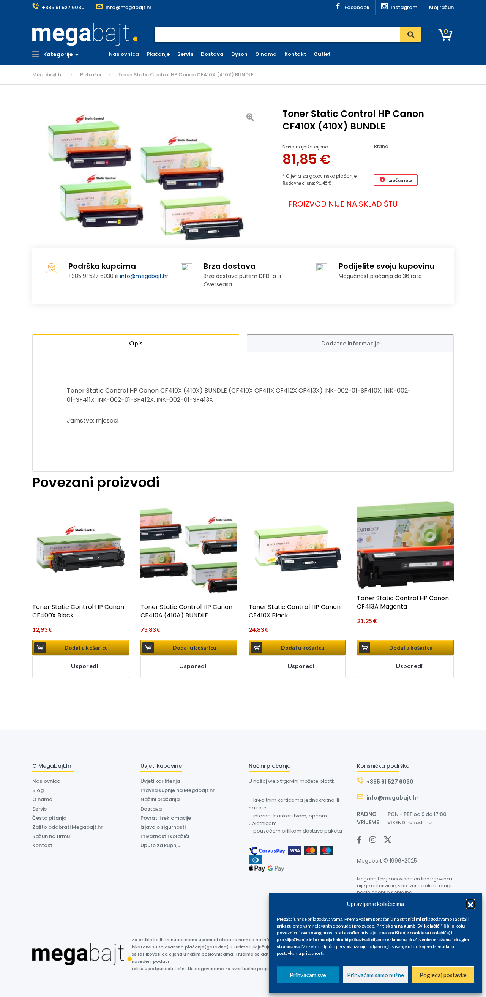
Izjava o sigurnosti (163, 827)
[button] (470, 903)
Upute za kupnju (160, 845)
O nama (266, 54)
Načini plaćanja (160, 799)
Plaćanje (158, 54)
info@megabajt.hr (144, 276)
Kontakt (295, 54)
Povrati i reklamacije (165, 818)
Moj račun (441, 7)
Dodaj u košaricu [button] (86, 647)
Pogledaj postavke (443, 975)
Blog (38, 790)
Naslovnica (124, 54)
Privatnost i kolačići (164, 836)
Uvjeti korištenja (160, 781)
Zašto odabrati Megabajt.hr (67, 827)
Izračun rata (399, 180)
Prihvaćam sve (308, 975)
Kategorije (57, 54)
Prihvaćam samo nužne (375, 975)
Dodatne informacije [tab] (350, 343)
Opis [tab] (136, 343)
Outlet (322, 54)
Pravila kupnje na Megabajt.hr (177, 790)
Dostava (212, 54)
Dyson (239, 54)
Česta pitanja (49, 818)
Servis (185, 54)
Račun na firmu (51, 836)
